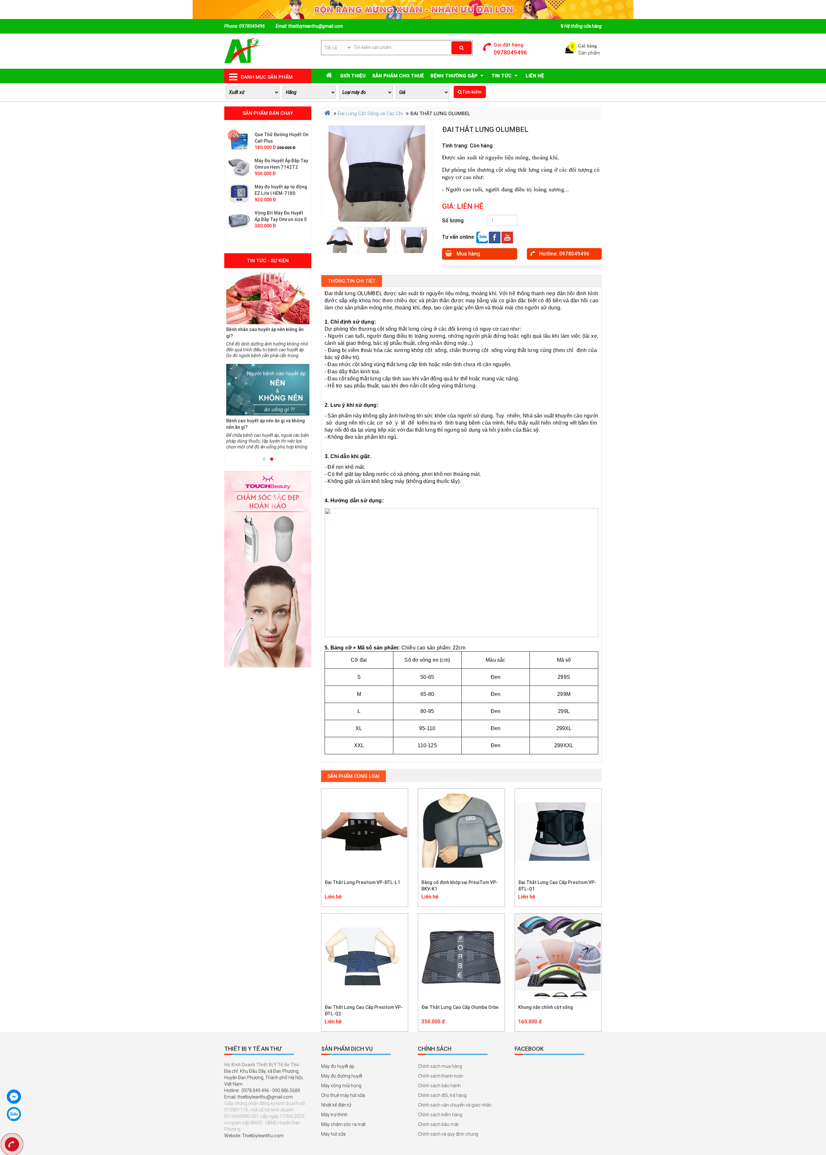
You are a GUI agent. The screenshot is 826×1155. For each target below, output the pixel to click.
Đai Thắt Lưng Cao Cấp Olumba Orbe (460, 1007)
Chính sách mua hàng (440, 1066)
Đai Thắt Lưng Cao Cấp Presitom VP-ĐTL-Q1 (557, 885)
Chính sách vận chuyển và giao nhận (455, 1105)
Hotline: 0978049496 (563, 254)
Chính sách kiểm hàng (440, 1114)
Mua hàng (467, 254)
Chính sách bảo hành (439, 1085)
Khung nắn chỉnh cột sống (545, 1007)
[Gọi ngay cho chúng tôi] (12, 1145)
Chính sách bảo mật (438, 1124)
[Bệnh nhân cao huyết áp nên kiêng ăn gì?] (267, 298)
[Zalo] (482, 237)
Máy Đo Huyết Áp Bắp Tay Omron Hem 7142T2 (281, 144)
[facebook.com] (494, 237)
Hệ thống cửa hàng (582, 26)
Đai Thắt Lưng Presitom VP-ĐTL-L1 (362, 882)
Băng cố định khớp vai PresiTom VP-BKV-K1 (459, 885)
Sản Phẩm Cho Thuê (398, 76)
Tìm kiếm (471, 92)
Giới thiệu (353, 76)
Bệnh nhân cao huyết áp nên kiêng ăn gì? (265, 332)
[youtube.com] (507, 237)
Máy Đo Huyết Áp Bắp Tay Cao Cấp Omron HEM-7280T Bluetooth (281, 223)
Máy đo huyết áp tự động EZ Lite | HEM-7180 (281, 170)
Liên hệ (535, 76)
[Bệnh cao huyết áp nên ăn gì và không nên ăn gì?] (267, 390)
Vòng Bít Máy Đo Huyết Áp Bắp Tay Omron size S (281, 197)
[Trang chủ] (242, 50)
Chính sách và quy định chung (448, 1134)
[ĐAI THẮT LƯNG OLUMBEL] (376, 174)
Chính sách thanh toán (440, 1076)
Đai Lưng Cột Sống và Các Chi (370, 113)
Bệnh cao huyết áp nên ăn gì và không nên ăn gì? (265, 424)
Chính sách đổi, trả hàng (442, 1095)
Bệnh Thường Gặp (454, 76)
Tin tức (502, 76)
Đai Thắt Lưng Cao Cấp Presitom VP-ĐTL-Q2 (364, 1010)
